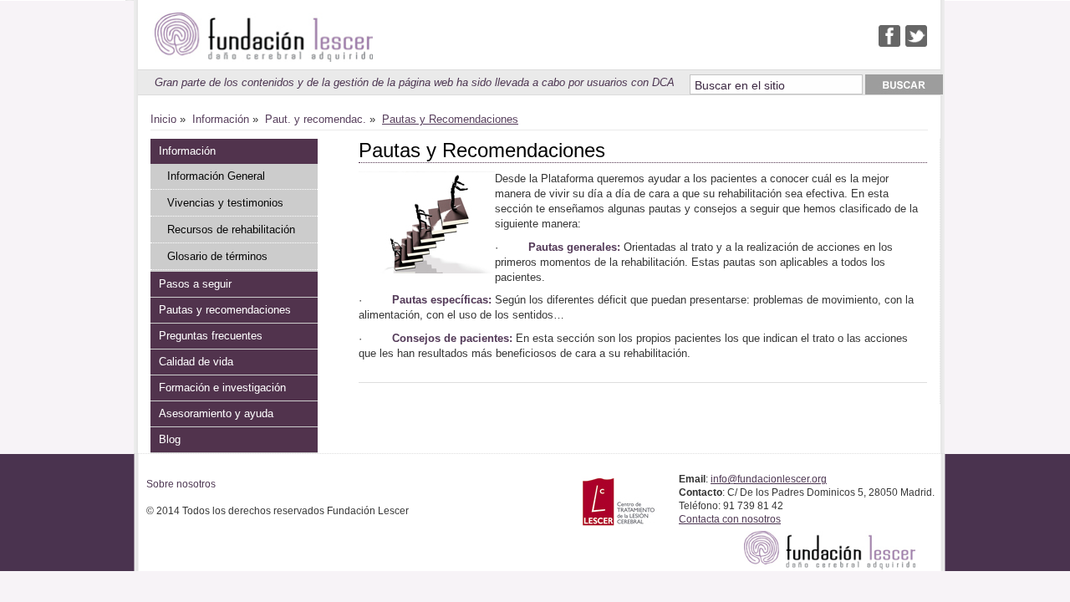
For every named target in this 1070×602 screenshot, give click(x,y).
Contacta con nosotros (730, 519)
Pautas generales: (574, 247)
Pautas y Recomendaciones (450, 119)
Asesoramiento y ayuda (216, 413)
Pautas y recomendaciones (225, 310)
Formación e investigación (222, 387)
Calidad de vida (196, 361)
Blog (170, 439)
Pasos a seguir (195, 284)
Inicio (163, 119)
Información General (216, 176)
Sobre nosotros (181, 484)
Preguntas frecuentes (210, 335)
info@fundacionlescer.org (769, 479)
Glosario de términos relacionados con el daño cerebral (227, 260)
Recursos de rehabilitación (231, 229)
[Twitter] (916, 43)
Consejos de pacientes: (452, 338)
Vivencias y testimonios (225, 202)
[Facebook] (889, 43)
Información (220, 119)
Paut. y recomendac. (315, 119)
